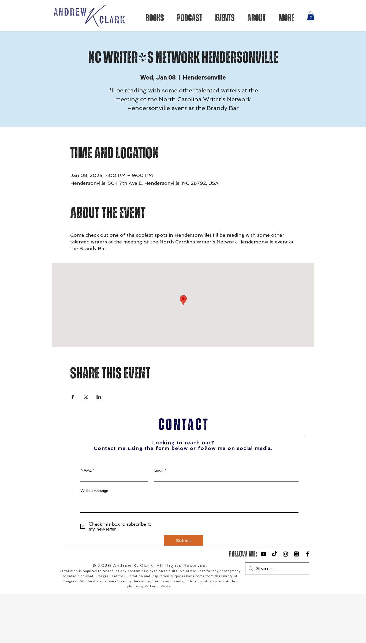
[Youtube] (263, 554)
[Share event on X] (85, 397)
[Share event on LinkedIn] (99, 397)
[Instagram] (285, 554)
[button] (310, 16)
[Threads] (296, 554)
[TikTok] (274, 554)
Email (158, 470)
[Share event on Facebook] (72, 397)
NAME (86, 470)
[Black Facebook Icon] (307, 554)
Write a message (94, 490)
